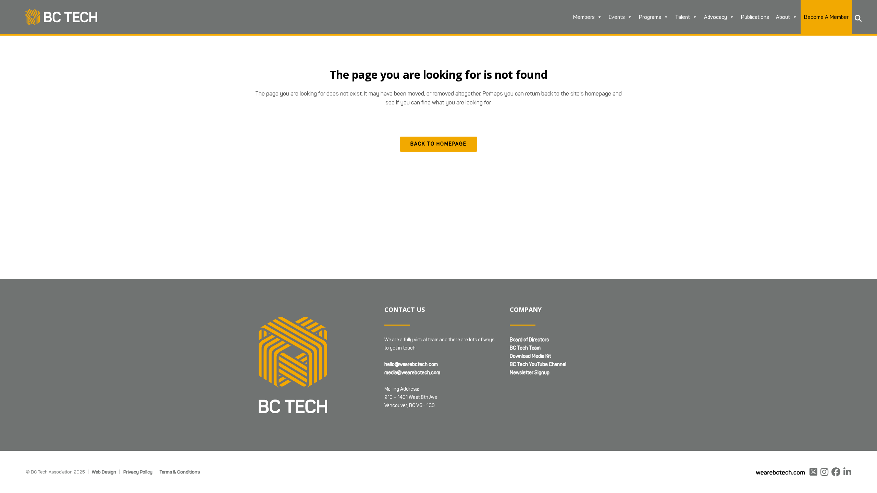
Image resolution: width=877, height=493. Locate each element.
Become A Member (826, 17)
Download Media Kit (530, 356)
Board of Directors (529, 340)
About (783, 17)
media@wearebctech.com (412, 373)
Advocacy (715, 17)
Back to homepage (438, 144)
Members (584, 17)
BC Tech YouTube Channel (538, 364)
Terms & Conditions (180, 472)
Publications (755, 17)
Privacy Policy (137, 472)
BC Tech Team (525, 348)
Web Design (104, 472)
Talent (682, 17)
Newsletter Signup (529, 373)
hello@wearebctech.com (411, 364)
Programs (650, 17)
